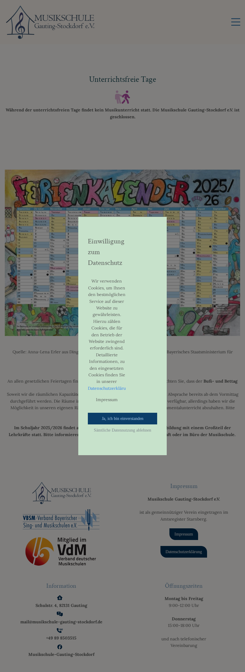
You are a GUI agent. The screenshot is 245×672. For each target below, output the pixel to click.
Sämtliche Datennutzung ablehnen (122, 430)
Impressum (107, 399)
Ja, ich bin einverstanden (122, 418)
